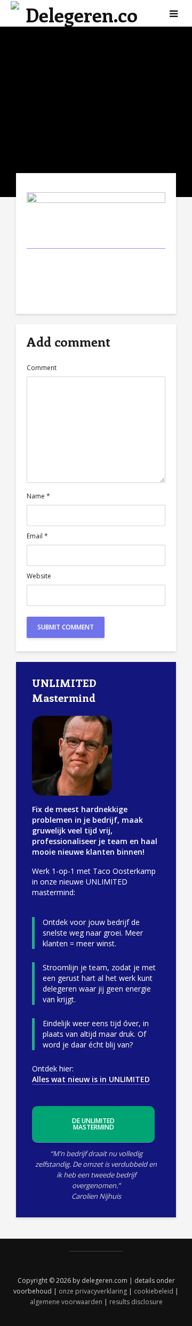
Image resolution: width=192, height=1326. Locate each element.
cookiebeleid (153, 1291)
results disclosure (136, 1301)
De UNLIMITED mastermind (93, 1124)
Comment (42, 368)
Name (38, 496)
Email (37, 536)
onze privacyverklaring (93, 1291)
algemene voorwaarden (66, 1301)
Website (39, 576)
